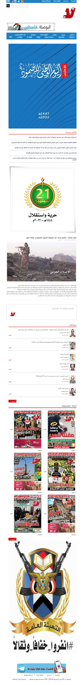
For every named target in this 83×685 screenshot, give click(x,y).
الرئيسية (73, 1)
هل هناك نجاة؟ (64, 364)
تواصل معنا (57, 1)
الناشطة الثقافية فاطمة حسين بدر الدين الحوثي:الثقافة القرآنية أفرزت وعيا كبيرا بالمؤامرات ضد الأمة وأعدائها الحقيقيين (44, 142)
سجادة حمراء (49, 37)
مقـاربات (71, 37)
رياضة (38, 37)
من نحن (65, 1)
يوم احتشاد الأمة (63, 388)
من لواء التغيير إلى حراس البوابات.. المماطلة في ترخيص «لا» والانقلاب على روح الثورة (43, 330)
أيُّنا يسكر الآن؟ (64, 354)
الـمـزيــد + (12, 401)
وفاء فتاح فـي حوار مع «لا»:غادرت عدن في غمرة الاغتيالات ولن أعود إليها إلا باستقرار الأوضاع (51, 153)
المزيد (10, 335)
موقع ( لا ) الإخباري (63, 239)
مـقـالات (73, 325)
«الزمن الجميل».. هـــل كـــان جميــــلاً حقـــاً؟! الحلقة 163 (52, 376)
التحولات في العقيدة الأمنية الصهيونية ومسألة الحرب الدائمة (50, 342)
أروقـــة (29, 37)
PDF (10, 37)
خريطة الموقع (46, 1)
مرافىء (19, 37)
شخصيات (61, 37)
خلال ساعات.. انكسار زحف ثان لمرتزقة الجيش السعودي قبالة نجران (51, 238)
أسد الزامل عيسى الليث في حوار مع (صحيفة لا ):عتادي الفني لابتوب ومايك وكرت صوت (52, 137)
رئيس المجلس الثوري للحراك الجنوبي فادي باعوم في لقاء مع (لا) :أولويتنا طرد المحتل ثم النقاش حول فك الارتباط (46, 147)
